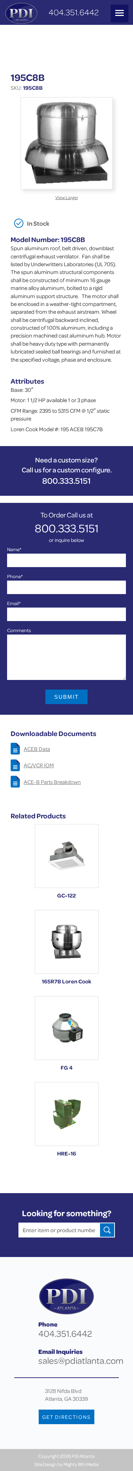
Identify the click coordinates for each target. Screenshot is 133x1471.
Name (14, 549)
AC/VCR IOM (39, 765)
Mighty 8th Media (81, 1464)
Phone (15, 576)
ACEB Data (37, 749)
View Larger (66, 197)
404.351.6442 (74, 12)
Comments (19, 630)
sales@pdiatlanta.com (80, 1360)
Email (14, 603)
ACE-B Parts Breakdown (52, 782)
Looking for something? (66, 1213)
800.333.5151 (66, 481)
